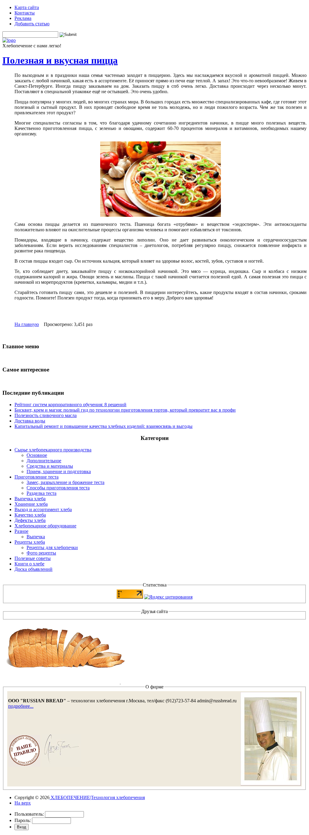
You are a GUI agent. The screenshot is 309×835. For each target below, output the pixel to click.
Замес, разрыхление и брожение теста (65, 482)
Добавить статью (31, 23)
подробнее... (20, 706)
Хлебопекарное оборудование (45, 525)
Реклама (22, 18)
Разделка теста (41, 493)
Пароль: (22, 820)
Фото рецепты (41, 552)
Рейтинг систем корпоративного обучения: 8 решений (70, 404)
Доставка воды (29, 420)
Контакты (24, 12)
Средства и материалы (50, 466)
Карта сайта (26, 7)
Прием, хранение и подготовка (59, 471)
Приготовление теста (36, 476)
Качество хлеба (30, 514)
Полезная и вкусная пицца (60, 60)
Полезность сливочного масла (45, 415)
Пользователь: (29, 814)
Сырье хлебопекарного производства (52, 449)
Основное (37, 455)
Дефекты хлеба (30, 520)
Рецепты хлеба (29, 542)
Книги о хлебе (29, 563)
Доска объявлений (33, 569)
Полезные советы (32, 558)
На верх (22, 802)
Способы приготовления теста (58, 487)
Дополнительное (44, 460)
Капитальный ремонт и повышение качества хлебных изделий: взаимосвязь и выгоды (103, 426)
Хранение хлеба (31, 504)
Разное (21, 531)
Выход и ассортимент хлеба (43, 509)
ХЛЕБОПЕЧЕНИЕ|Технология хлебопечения (97, 797)
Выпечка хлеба (30, 498)
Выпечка (36, 536)
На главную (26, 324)
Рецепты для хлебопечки (52, 547)
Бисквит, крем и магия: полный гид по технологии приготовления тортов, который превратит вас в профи (125, 410)
